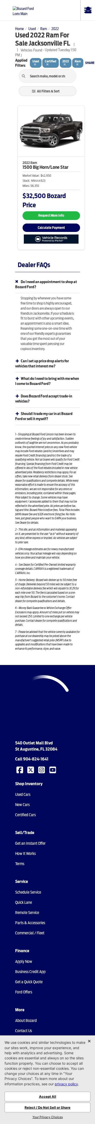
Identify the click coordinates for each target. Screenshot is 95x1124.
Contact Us (23, 1031)
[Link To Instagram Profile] (42, 769)
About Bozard (26, 1020)
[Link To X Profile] (31, 769)
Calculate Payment (51, 228)
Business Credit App (30, 971)
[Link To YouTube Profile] (53, 769)
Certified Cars (25, 815)
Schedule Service (28, 892)
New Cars (22, 804)
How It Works (25, 853)
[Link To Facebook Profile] (20, 769)
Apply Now (23, 961)
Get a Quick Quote (29, 982)
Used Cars (22, 794)
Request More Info (51, 215)
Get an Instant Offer (30, 843)
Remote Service (27, 912)
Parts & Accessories (30, 923)
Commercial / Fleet (29, 933)
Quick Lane (23, 902)
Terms (19, 864)
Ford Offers (23, 992)
